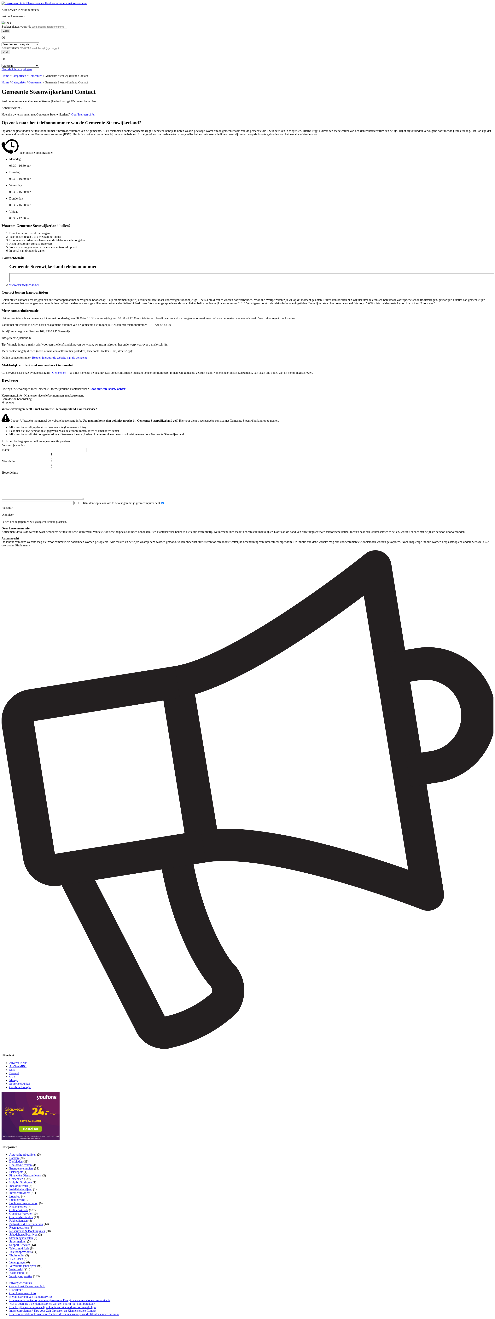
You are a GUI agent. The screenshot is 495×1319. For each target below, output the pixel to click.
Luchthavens (17, 1199)
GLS (12, 1076)
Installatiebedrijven (20, 1189)
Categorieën (18, 75)
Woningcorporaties (20, 1276)
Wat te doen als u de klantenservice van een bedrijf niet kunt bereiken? (52, 1303)
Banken (14, 1158)
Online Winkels (18, 1210)
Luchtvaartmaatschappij (23, 1203)
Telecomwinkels (19, 1248)
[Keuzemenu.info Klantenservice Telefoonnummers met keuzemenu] (44, 3)
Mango (13, 1080)
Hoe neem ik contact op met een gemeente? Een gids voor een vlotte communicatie (59, 1300)
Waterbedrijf (16, 1269)
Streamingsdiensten (21, 1238)
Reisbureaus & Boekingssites (27, 1231)
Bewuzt (14, 1073)
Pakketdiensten (18, 1220)
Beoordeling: (10, 472)
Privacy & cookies (20, 1282)
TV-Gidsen (16, 1258)
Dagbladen (16, 1161)
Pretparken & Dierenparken (26, 1224)
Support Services (19, 1245)
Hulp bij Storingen (20, 1182)
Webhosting (16, 1272)
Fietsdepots (16, 1172)
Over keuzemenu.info (22, 1293)
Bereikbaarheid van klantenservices (30, 1296)
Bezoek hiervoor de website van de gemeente (59, 357)
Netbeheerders (18, 1206)
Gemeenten (35, 75)
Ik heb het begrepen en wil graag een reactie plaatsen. (38, 441)
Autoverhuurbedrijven (22, 1154)
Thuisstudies (17, 1255)
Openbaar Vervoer (20, 1213)
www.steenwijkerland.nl (24, 284)
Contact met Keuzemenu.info (27, 1286)
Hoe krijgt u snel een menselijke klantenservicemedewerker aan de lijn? (52, 1307)
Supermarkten (17, 1241)
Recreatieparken (19, 1227)
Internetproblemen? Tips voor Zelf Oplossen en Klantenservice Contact (52, 1310)
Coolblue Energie (20, 1087)
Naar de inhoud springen (17, 69)
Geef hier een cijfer (83, 114)
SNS (12, 1069)
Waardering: (9, 461)
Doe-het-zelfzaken (20, 1165)
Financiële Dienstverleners (25, 1175)
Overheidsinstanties (21, 1217)
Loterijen (14, 1196)
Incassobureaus (18, 1185)
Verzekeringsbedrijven (23, 1265)
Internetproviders (19, 1192)
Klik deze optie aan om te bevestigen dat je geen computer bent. (121, 503)
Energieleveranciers (21, 1168)
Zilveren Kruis (18, 1062)
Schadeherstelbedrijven (23, 1234)
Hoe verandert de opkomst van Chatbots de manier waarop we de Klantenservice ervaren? (64, 1314)
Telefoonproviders (20, 1252)
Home (5, 75)
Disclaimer (15, 1289)
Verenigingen (17, 1262)
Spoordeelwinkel (19, 1083)
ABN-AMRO (17, 1066)
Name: (6, 449)
